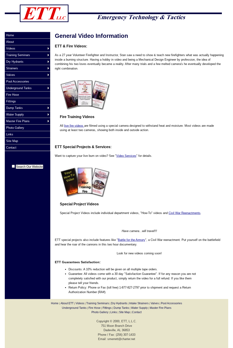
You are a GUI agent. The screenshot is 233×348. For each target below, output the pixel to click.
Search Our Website (29, 166)
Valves (10, 75)
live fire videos (74, 125)
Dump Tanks (14, 108)
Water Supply (15, 114)
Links (9, 134)
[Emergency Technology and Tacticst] (113, 29)
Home (10, 35)
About (10, 42)
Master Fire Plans (18, 121)
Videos (10, 48)
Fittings (11, 101)
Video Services (126, 155)
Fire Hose (12, 94)
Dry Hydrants (14, 61)
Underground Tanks (19, 88)
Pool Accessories (17, 81)
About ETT (67, 303)
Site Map (12, 141)
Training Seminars (18, 55)
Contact (11, 147)
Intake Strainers (139, 303)
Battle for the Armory (131, 240)
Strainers (12, 68)
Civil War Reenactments (184, 213)
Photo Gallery (15, 127)
